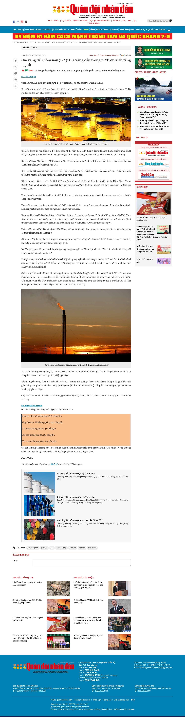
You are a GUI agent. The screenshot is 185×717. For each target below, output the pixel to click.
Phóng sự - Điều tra (110, 29)
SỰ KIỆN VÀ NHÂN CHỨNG (100, 21)
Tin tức (34, 48)
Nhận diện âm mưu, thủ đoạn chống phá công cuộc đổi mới (145, 249)
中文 (124, 21)
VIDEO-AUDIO (53, 21)
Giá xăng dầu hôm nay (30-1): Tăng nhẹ (75, 497)
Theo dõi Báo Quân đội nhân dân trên (104, 55)
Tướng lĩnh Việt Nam (126, 29)
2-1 (51, 548)
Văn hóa (99, 29)
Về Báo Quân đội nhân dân (61, 700)
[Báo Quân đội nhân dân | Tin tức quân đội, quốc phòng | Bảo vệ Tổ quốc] (92, 10)
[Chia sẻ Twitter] (15, 67)
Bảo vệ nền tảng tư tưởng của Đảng (68, 29)
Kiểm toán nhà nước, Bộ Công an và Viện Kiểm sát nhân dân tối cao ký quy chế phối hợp (28, 638)
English (116, 21)
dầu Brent (92, 548)
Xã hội (92, 29)
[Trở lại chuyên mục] (15, 85)
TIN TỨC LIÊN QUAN (23, 577)
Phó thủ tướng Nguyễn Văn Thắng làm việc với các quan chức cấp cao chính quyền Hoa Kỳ (88, 585)
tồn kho (82, 548)
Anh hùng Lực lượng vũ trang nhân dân (150, 29)
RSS (133, 700)
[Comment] (15, 73)
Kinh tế (86, 29)
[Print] (15, 79)
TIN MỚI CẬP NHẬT (84, 577)
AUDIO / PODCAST (147, 107)
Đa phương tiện (48, 29)
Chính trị (20, 29)
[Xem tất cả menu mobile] (169, 29)
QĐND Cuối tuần (80, 21)
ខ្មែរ (134, 21)
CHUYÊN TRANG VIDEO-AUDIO (150, 72)
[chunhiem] (153, 63)
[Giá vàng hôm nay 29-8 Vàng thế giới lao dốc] (154, 203)
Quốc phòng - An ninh (33, 29)
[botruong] (153, 51)
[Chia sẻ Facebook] (15, 60)
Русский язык (93, 23)
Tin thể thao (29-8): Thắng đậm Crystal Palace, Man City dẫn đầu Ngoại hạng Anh (88, 620)
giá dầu (44, 548)
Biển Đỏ (72, 548)
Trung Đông (61, 548)
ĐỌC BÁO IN (66, 21)
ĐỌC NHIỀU (142, 187)
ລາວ (129, 21)
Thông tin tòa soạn (82, 700)
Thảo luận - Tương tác (102, 700)
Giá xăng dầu (33, 548)
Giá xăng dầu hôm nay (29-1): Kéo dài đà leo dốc (79, 520)
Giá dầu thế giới (28, 76)
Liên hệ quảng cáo (121, 700)
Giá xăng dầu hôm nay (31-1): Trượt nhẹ (76, 473)
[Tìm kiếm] (170, 20)
